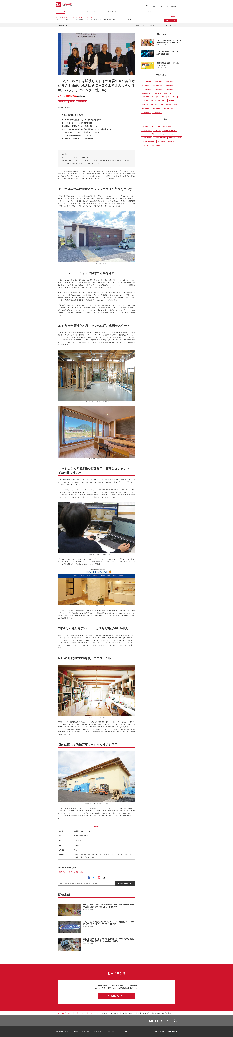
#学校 (162, 104)
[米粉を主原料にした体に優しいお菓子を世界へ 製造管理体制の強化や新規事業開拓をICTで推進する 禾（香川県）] (96, 909)
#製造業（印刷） (169, 89)
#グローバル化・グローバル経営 (166, 141)
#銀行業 (175, 97)
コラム (143, 25)
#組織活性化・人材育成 (175, 137)
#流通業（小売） (166, 97)
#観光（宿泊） (154, 104)
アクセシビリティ (99, 1031)
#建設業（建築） (169, 81)
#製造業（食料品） (157, 85)
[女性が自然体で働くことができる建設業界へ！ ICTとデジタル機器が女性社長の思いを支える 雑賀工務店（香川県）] (96, 944)
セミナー (159, 25)
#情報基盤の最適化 (81, 101)
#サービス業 (145, 104)
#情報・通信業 (145, 97)
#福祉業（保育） (157, 108)
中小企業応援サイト (78, 17)
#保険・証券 (145, 100)
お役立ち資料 (151, 25)
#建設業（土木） (158, 81)
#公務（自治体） (157, 112)
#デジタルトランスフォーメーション (151, 145)
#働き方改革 (145, 126)
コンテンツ (128, 25)
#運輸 (165, 93)
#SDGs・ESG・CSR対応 (148, 134)
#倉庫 (170, 93)
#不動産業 (171, 100)
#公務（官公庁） (146, 112)
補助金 (175, 25)
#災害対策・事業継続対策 (160, 137)
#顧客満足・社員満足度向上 (149, 141)
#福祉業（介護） (146, 108)
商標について (86, 1031)
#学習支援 (168, 104)
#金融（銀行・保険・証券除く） (159, 100)
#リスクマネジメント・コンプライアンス (167, 134)
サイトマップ (111, 1031)
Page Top (174, 1021)
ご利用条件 (75, 1031)
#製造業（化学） (169, 85)
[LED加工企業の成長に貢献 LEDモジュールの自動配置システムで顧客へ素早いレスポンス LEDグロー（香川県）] (96, 927)
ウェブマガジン (66, 17)
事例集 (137, 25)
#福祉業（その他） (168, 108)
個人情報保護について (62, 1031)
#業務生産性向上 (167, 126)
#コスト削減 (157, 130)
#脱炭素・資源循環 (146, 137)
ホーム (57, 17)
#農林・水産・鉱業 (146, 81)
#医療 (175, 104)
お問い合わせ (168, 25)
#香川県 (72, 101)
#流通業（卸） (155, 97)
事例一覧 (89, 17)
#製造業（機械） (158, 89)
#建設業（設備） (63, 101)
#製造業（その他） (146, 93)
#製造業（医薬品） (146, 89)
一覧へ (168, 1020)
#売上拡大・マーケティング (169, 130)
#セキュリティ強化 (155, 126)
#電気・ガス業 (157, 93)
